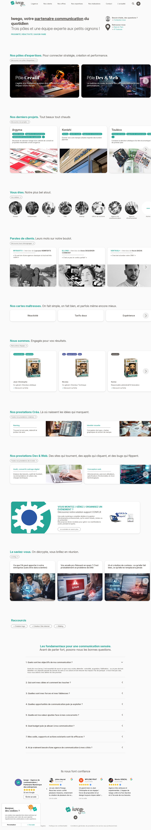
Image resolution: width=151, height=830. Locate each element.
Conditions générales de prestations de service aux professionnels (94, 826)
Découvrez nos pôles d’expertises (23, 60)
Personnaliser (11, 825)
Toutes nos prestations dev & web (23, 461)
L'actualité (121, 4)
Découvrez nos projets (19, 122)
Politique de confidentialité (58, 826)
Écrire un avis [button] (31, 797)
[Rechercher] (133, 4)
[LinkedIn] (138, 4)
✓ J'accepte (31, 825)
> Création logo (19, 626)
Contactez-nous (120, 20)
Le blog (13, 557)
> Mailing (59, 626)
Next (146, 81)
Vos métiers (15, 197)
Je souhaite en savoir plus (69, 529)
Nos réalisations (94, 4)
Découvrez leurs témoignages (21, 243)
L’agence (34, 4)
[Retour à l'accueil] (18, 3)
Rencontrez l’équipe (18, 346)
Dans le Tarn (118, 27)
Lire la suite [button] (83, 798)
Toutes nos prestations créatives (22, 417)
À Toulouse (118, 29)
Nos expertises (77, 4)
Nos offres (61, 4)
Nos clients (47, 4)
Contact (109, 4)
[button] (134, 789)
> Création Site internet (41, 626)
